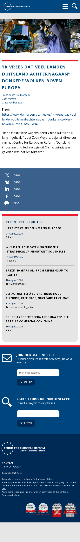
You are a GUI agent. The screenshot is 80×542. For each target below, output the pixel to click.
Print (15, 203)
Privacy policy (11, 466)
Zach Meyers (9, 99)
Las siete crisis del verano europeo (33, 228)
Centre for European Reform (16, 6)
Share (16, 175)
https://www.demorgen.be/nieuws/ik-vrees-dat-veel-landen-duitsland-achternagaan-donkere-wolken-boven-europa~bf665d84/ (39, 119)
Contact (7, 463)
